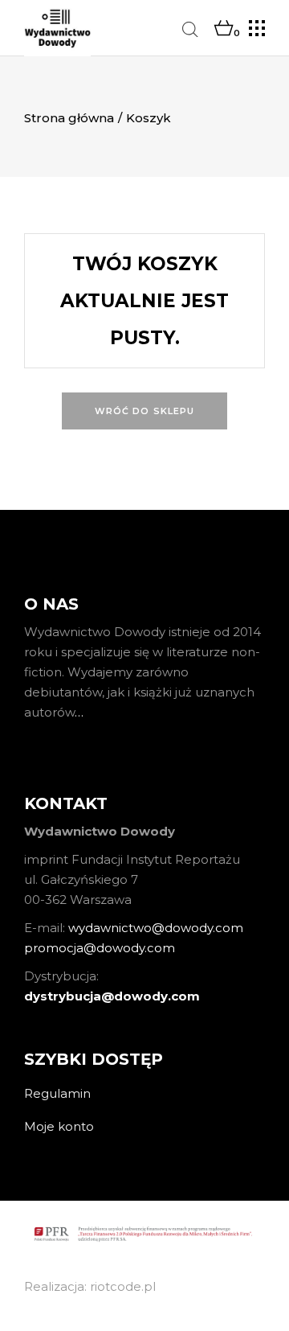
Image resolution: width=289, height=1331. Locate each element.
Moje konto (59, 1126)
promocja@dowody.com (99, 947)
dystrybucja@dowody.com (112, 996)
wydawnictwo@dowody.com (155, 927)
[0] (224, 29)
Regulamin (57, 1093)
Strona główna (69, 117)
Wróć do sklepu (144, 411)
